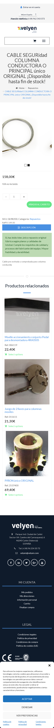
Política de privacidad (22, 722)
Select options (15, 354)
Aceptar (27, 699)
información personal (27, 599)
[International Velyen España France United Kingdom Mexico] (28, 14)
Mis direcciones (27, 596)
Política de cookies (7, 722)
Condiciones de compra (27, 642)
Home (21, 88)
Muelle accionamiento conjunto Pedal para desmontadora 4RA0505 (27, 338)
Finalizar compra (27, 607)
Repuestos (33, 88)
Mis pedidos (27, 592)
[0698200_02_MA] (28, 138)
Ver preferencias (27, 715)
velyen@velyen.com (29, 553)
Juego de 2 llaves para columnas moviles (23, 410)
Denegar (27, 707)
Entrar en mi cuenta (31, 7)
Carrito (27, 603)
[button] (49, 665)
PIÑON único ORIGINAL (19, 480)
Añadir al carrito (39, 204)
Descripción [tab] (28, 227)
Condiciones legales (41, 722)
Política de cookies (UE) (27, 645)
